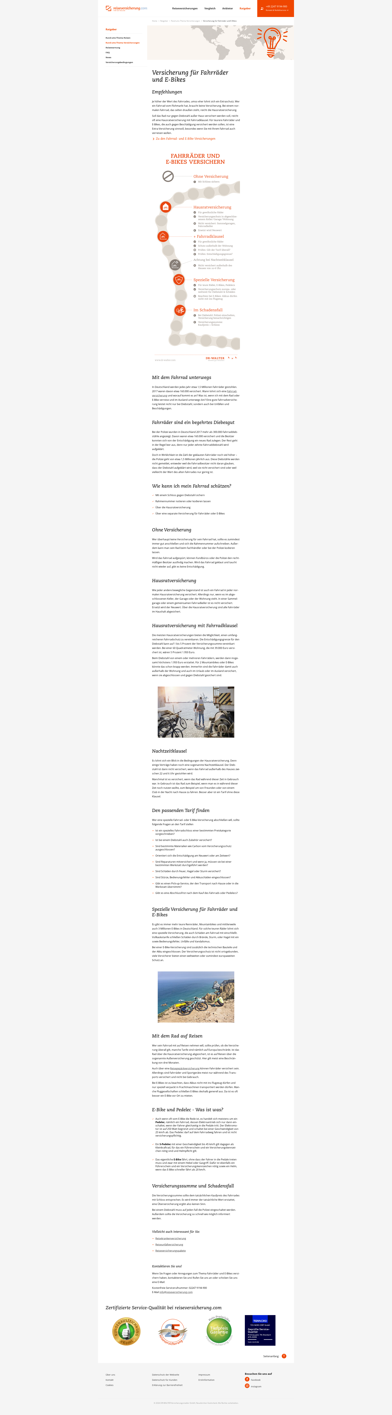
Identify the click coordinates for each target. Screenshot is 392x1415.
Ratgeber (245, 8)
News (108, 57)
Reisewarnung (113, 47)
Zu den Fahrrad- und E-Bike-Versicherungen (185, 139)
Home (155, 21)
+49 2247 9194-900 (276, 6)
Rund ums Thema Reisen (118, 37)
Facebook (255, 1379)
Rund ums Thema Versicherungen (185, 21)
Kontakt (109, 1379)
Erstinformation (206, 1379)
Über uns (110, 1374)
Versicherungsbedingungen (119, 62)
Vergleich (210, 8)
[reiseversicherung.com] (126, 8)
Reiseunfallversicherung (169, 1244)
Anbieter (228, 8)
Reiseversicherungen (185, 8)
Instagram (256, 1386)
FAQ (108, 52)
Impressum (204, 1374)
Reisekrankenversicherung (170, 1238)
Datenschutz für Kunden (164, 1379)
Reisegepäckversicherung (185, 1068)
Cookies (109, 1385)
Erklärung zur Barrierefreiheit (167, 1385)
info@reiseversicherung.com (176, 1292)
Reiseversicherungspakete (170, 1250)
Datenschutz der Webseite (165, 1374)
